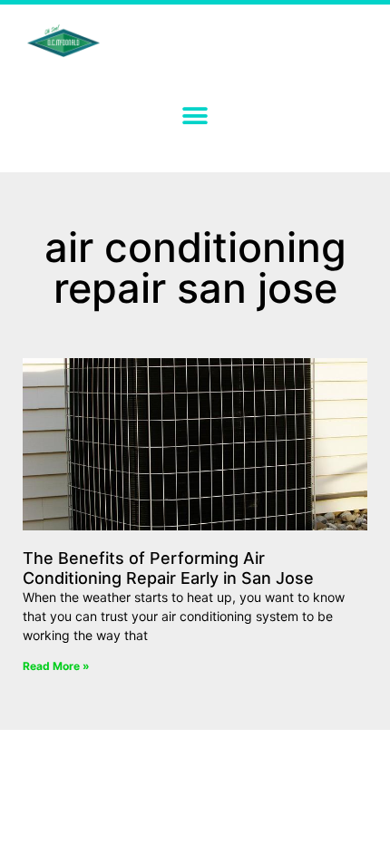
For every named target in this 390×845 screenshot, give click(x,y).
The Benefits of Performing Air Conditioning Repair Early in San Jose (168, 568)
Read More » (56, 666)
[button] (195, 115)
